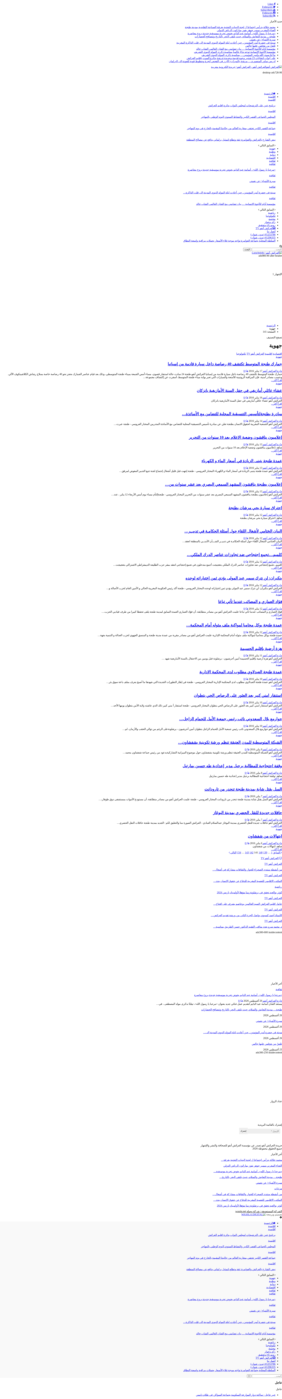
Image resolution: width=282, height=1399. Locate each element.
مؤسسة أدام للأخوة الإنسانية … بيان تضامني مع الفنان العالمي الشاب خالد (235, 48)
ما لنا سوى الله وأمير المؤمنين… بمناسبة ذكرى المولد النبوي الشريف (238, 55)
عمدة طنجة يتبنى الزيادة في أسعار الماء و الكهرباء (242, 461)
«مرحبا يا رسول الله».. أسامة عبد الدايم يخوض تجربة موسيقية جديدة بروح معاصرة (231, 33)
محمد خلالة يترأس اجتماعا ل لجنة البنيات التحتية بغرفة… (251, 1160)
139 (265, 852)
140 (261, 852)
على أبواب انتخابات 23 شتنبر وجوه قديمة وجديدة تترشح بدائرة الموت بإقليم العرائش (231, 58)
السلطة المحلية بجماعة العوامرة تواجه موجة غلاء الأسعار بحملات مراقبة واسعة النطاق (229, 240)
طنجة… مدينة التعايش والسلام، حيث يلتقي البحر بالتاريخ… (250, 1177)
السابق (277, 852)
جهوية (272, 148)
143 (247, 852)
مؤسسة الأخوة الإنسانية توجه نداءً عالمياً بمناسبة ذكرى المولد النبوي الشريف (234, 52)
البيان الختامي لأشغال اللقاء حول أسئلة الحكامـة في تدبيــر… (233, 531)
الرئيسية (268, 93)
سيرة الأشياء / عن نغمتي (262, 39)
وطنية (272, 151)
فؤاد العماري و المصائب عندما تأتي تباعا (250, 601)
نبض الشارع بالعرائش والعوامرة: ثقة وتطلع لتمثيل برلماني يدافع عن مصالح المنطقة (230, 139)
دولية (272, 154)
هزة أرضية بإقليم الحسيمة (261, 648)
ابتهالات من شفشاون (265, 836)
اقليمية (271, 96)
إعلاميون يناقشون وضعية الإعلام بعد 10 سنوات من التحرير (235, 437)
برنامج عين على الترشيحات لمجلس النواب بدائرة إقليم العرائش (241, 105)
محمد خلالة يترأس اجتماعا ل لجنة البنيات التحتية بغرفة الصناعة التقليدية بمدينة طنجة (230, 27)
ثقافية (272, 161)
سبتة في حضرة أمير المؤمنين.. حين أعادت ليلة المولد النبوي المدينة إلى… (242, 1032)
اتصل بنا (271, 231)
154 (239, 852)
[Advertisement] (222, 81)
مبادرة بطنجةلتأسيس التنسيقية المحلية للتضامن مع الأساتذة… (232, 414)
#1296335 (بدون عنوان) (263, 237)
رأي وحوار (270, 222)
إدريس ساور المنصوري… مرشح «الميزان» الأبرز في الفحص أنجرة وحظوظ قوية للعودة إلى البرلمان (222, 61)
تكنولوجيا (270, 215)
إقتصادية (270, 157)
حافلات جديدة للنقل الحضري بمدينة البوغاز (247, 812)
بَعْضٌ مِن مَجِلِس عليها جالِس (260, 45)
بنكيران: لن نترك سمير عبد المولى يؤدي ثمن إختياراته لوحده (234, 578)
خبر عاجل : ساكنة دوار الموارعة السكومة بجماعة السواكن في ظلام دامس (235, 1394)
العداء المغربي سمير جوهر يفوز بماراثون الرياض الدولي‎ (246, 30)
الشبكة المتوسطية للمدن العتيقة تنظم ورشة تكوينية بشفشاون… (230, 742)
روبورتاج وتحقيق (266, 225)
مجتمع (272, 219)
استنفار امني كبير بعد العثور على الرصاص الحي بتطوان (238, 695)
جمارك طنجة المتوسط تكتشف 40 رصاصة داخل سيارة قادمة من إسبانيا (225, 364)
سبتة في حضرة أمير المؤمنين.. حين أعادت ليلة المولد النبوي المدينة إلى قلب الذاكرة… (229, 192)
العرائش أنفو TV (264, 228)
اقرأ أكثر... (276, 380)
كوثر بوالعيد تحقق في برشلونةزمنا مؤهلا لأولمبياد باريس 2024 (249, 1205)
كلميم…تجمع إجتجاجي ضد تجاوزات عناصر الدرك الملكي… (234, 554)
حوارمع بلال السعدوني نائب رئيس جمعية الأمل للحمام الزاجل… (230, 719)
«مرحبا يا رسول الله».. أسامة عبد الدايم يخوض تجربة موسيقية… (247, 1171)
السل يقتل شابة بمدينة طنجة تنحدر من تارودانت (243, 789)
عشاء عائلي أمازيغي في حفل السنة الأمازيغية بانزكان (239, 390)
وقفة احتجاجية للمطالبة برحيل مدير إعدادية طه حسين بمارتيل (232, 766)
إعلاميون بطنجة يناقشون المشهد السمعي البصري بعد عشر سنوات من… (223, 484)
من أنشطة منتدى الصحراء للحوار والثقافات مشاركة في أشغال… (247, 1194)
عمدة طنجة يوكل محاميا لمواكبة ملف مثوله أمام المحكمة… (234, 625)
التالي (233, 852)
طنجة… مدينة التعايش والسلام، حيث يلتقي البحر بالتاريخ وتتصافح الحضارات (235, 36)
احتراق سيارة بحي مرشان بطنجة (255, 508)
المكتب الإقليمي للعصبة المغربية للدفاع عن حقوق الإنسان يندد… (247, 1200)
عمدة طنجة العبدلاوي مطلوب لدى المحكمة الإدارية (240, 672)
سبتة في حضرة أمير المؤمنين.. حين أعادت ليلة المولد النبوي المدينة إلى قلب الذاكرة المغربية (225, 42)
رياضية (271, 212)
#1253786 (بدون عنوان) (263, 234)
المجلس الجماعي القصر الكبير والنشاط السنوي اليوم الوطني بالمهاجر (238, 116)
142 (251, 852)
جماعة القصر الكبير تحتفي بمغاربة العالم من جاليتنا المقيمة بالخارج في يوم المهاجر (231, 128)
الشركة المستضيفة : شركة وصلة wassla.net (258, 1211)
